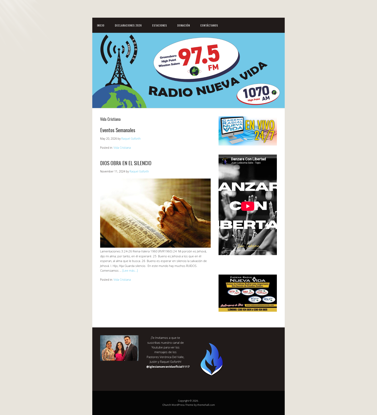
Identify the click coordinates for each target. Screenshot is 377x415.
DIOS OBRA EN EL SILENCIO (125, 163)
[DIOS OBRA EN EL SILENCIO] (155, 246)
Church (166, 405)
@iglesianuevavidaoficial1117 (167, 366)
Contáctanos (209, 25)
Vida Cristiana (122, 147)
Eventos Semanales (117, 130)
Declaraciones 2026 (128, 25)
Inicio (100, 25)
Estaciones (159, 25)
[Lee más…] (130, 270)
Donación (183, 25)
